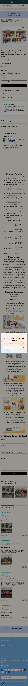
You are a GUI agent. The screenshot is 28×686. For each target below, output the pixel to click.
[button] (2, 683)
